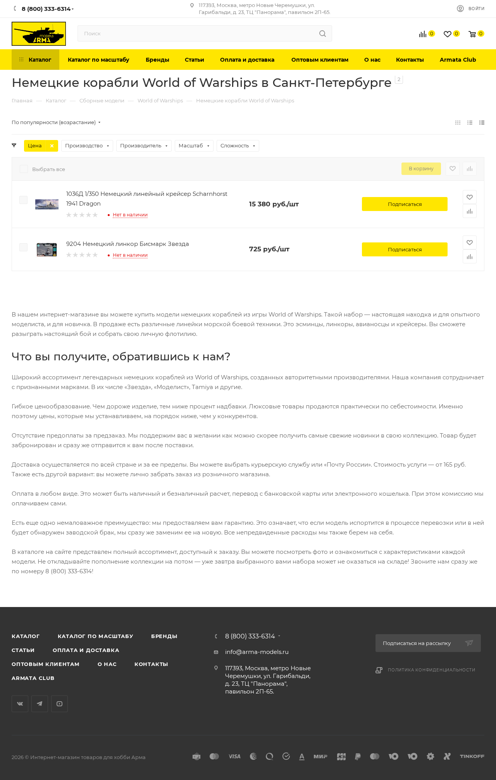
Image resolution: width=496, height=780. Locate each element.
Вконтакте (20, 703)
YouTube (59, 703)
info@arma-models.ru (257, 651)
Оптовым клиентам (46, 664)
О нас (107, 664)
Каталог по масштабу (95, 636)
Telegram (39, 703)
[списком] (470, 122)
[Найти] (322, 33)
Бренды (164, 636)
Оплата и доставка (86, 650)
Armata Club (33, 678)
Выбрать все (48, 169)
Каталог (26, 636)
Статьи (23, 650)
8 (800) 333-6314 (250, 636)
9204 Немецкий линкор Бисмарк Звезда (127, 243)
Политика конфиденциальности (431, 670)
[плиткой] (458, 122)
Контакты (151, 664)
